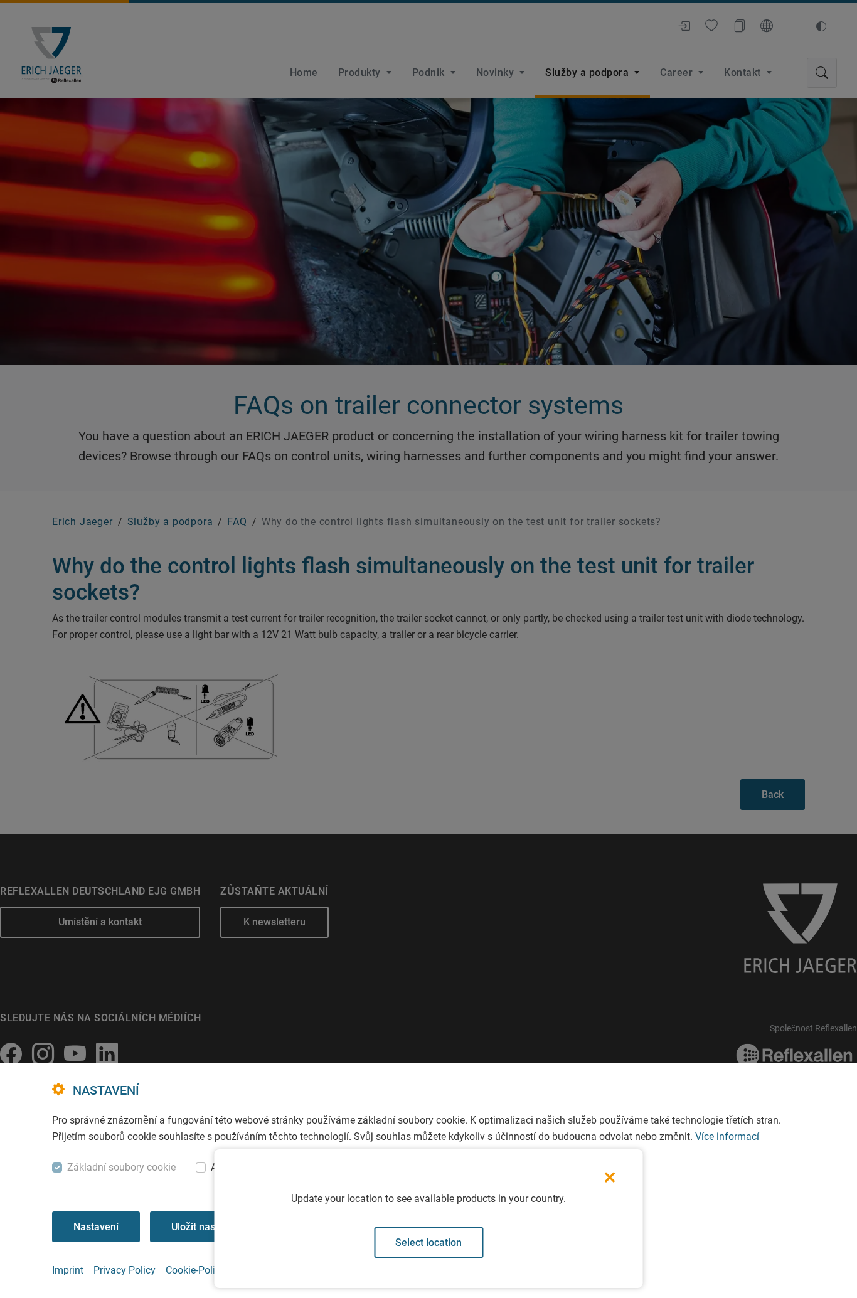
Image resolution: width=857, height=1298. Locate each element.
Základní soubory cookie (121, 1167)
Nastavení (96, 1227)
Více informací (727, 1136)
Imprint (67, 1270)
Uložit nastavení (207, 1227)
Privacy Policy (124, 1270)
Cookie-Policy (195, 1270)
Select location (428, 1242)
